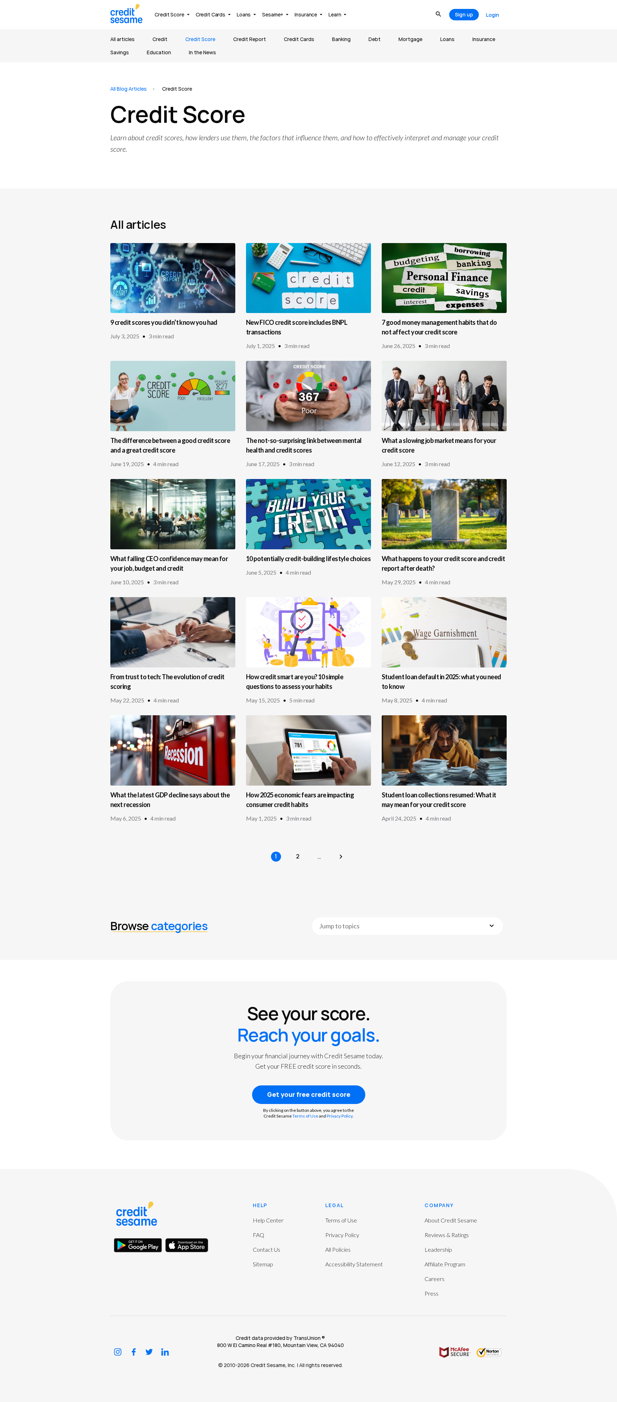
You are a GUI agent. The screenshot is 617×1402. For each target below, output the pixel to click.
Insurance (483, 39)
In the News (202, 52)
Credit (159, 39)
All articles (122, 39)
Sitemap (263, 1264)
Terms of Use (305, 1116)
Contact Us (266, 1249)
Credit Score (200, 39)
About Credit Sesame (451, 1220)
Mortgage (410, 39)
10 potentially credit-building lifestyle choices (308, 559)
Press (431, 1293)
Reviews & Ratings (447, 1234)
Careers (435, 1278)
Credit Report (249, 39)
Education (159, 52)
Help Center (268, 1220)
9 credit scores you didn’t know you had (163, 322)
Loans (447, 39)
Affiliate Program (445, 1264)
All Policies (338, 1249)
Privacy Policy (339, 1116)
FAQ (258, 1234)
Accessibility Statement (354, 1264)
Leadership (438, 1249)
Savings (119, 52)
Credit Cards (299, 39)
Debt (374, 39)
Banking (341, 39)
